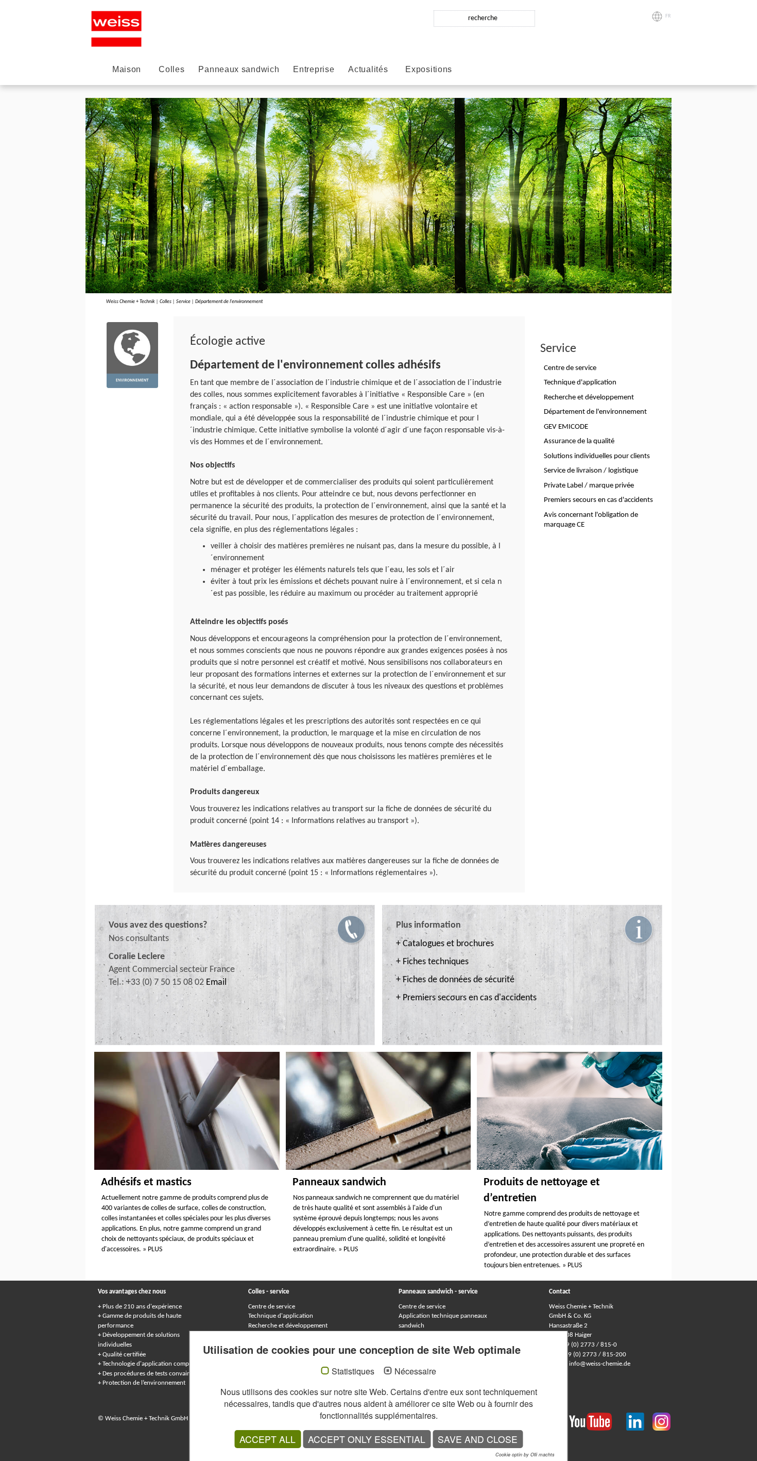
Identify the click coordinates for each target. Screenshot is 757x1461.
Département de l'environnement (229, 302)
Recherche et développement (288, 1325)
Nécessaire (415, 1371)
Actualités (368, 69)
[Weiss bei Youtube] (597, 1421)
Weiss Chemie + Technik (130, 302)
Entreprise (313, 69)
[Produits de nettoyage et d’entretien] (569, 1111)
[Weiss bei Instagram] (661, 1421)
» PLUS (152, 1249)
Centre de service (271, 1306)
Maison (126, 69)
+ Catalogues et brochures (445, 944)
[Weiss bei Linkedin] (639, 1421)
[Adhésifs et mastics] (187, 1111)
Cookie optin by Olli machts (525, 1454)
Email (216, 982)
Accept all (267, 1439)
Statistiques (353, 1371)
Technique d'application (280, 1316)
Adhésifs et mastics (146, 1182)
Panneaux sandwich (238, 69)
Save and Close (478, 1439)
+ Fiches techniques (432, 962)
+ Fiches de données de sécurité (455, 980)
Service (183, 302)
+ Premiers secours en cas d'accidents (466, 998)
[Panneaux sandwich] (378, 1111)
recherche (482, 18)
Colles (171, 69)
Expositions (428, 69)
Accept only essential (366, 1439)
